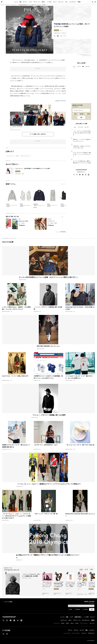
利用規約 (77, 623)
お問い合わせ (92, 623)
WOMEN (81, 113)
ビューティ (25, 1)
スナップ (55, 1)
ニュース (16, 1)
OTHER (88, 113)
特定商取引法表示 (91, 633)
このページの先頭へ (8, 601)
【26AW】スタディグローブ (25, 205)
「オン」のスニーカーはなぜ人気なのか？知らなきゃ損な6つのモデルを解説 (82, 133)
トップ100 (49, 1)
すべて (74, 66)
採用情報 (62, 623)
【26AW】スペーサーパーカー (11, 205)
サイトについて (57, 623)
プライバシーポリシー (84, 623)
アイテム (76, 630)
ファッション (13, 4)
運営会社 (72, 623)
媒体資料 (67, 623)
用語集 (79, 1)
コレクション (61, 1)
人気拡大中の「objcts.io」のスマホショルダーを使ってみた (82, 147)
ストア (30, 1)
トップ (2, 4)
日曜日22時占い (78, 617)
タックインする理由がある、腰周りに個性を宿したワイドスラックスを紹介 (82, 162)
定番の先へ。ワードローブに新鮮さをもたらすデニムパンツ (82, 140)
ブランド (70, 630)
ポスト (66, 1)
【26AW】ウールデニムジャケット (39, 206)
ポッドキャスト (73, 1)
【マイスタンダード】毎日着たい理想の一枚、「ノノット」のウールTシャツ (82, 154)
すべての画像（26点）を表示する (38, 134)
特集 (20, 1)
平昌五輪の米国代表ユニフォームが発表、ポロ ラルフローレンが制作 (32, 4)
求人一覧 (16, 216)
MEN (75, 113)
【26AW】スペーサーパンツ (52, 205)
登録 (81, 117)
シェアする (64, 35)
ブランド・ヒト (36, 1)
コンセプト (91, 630)
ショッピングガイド (67, 633)
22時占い (43, 1)
